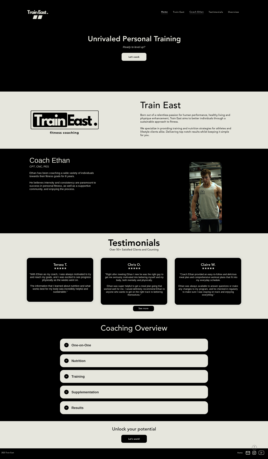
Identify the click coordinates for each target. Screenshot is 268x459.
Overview (233, 12)
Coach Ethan (197, 12)
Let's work (134, 57)
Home (240, 453)
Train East (179, 12)
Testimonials (216, 12)
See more (143, 308)
